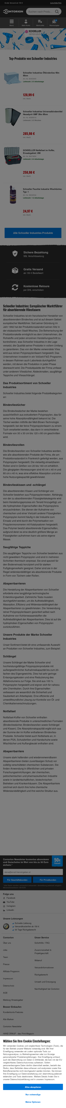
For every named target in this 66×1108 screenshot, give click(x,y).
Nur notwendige (33, 1094)
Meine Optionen (33, 1101)
